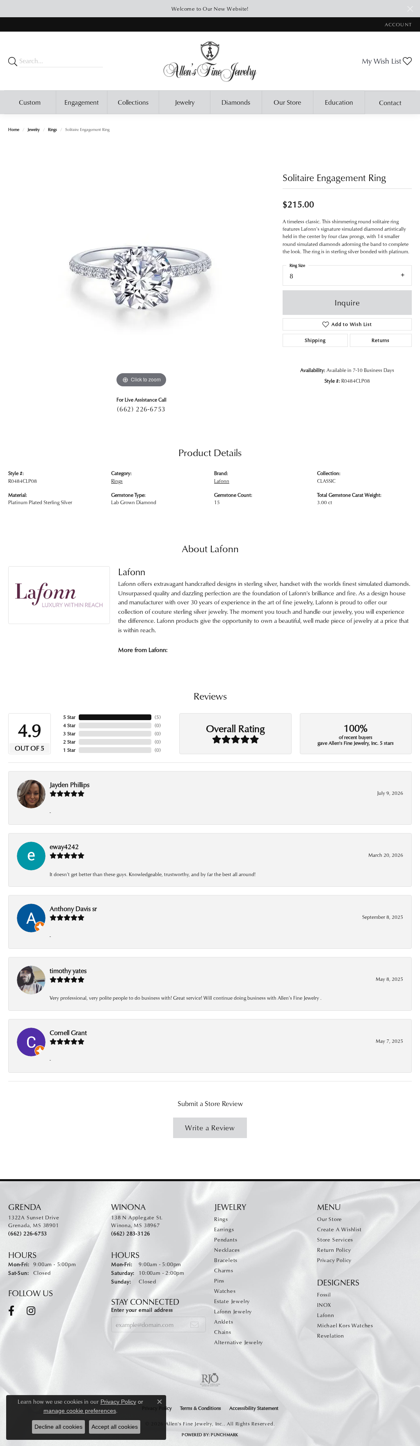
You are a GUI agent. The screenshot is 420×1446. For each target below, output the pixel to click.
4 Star (69, 725)
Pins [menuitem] (219, 1280)
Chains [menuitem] (222, 1332)
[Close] (410, 9)
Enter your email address (142, 1309)
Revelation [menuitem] (330, 1335)
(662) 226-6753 (141, 408)
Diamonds (235, 102)
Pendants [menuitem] (225, 1239)
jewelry (33, 129)
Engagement (81, 102)
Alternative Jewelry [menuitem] (238, 1342)
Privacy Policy (334, 1260)
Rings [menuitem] (221, 1219)
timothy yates (68, 970)
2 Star (69, 741)
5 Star (69, 717)
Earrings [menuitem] (224, 1229)
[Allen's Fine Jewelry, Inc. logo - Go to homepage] (210, 61)
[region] (141, 266)
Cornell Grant (68, 1032)
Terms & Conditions (200, 1408)
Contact (390, 102)
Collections (133, 102)
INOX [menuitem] (324, 1304)
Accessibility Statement (253, 1408)
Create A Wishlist (339, 1229)
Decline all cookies (58, 1426)
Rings (52, 129)
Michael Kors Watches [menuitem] (345, 1325)
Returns (381, 340)
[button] (397, 24)
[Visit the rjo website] (210, 1380)
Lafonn (221, 480)
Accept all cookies (114, 1426)
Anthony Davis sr (73, 908)
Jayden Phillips (69, 784)
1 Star (69, 749)
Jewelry (184, 102)
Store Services (335, 1239)
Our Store (287, 102)
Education (339, 102)
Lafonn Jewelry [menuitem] (233, 1311)
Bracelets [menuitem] (225, 1260)
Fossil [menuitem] (324, 1294)
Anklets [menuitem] (223, 1321)
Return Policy (334, 1249)
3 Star (69, 733)
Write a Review (210, 1127)
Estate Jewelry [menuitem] (232, 1301)
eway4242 (64, 846)
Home (13, 129)
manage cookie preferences (79, 1410)
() (158, 717)
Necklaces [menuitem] (227, 1249)
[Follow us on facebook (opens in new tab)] (11, 1311)
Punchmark (224, 1434)
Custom (30, 102)
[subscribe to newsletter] (194, 1324)
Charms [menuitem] (223, 1270)
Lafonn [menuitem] (325, 1315)
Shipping (315, 340)
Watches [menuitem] (225, 1291)
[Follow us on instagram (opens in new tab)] (31, 1311)
